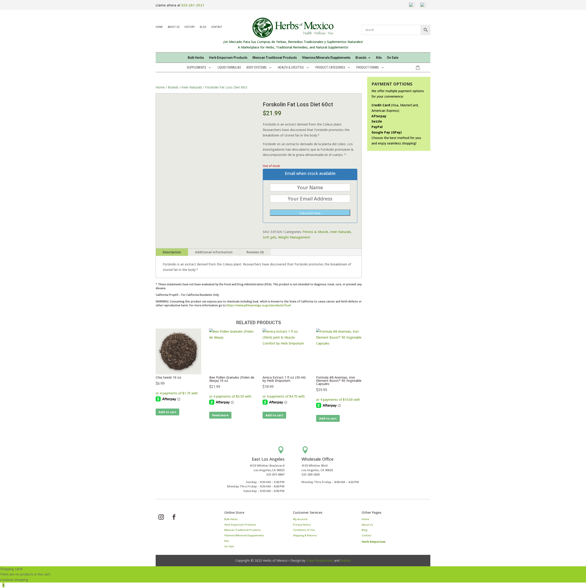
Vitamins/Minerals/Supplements (326, 57)
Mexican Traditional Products (274, 57)
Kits (379, 57)
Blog (203, 27)
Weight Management (294, 237)
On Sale (392, 57)
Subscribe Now (310, 213)
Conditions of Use (304, 530)
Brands (173, 87)
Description (172, 252)
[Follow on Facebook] (173, 517)
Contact (216, 27)
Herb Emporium (373, 542)
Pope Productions (319, 560)
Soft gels (269, 237)
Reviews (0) (255, 252)
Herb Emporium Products (228, 57)
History (189, 27)
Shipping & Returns (305, 535)
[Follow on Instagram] (161, 517)
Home (159, 27)
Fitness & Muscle (315, 232)
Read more (220, 415)
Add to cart (167, 412)
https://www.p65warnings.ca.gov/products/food (259, 305)
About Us (173, 27)
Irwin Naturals (191, 87)
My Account (300, 519)
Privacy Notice (302, 524)
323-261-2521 (192, 5)
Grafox (345, 560)
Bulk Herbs (196, 57)
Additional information (214, 252)
